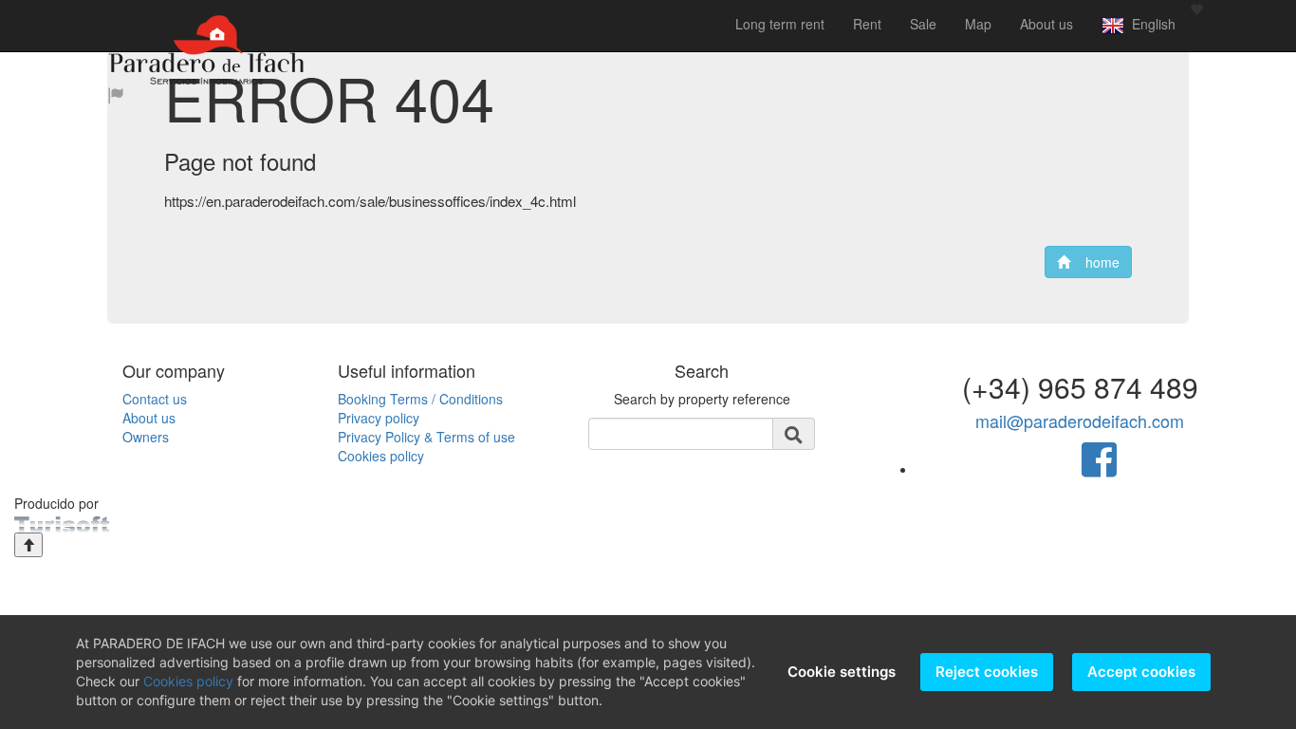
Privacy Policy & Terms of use (426, 436)
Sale (923, 23)
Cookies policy (381, 455)
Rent (867, 23)
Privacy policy (378, 417)
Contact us (154, 398)
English (1150, 23)
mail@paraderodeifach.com (1079, 420)
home (1095, 261)
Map (978, 23)
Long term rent (779, 23)
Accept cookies (1141, 672)
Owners (145, 436)
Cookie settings (841, 672)
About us (1046, 23)
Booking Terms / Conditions (420, 398)
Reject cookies (986, 672)
